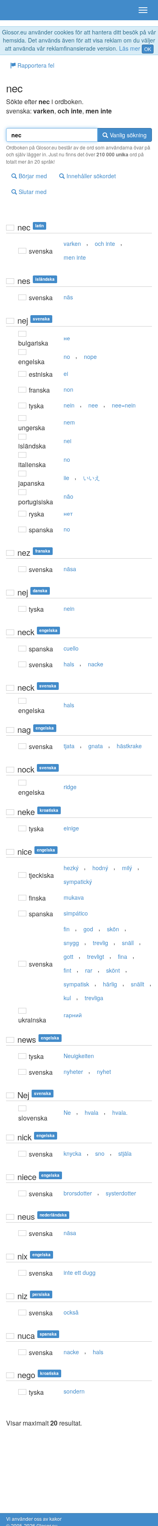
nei (67, 441)
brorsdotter (78, 1193)
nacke (95, 664)
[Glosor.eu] (20, 10)
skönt (113, 970)
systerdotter (121, 1193)
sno (100, 1153)
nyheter (73, 1071)
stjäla (125, 1153)
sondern (74, 1391)
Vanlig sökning (127, 135)
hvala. (120, 1112)
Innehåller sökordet (90, 176)
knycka (72, 1153)
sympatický (78, 881)
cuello (71, 648)
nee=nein (124, 405)
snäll (128, 943)
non (68, 389)
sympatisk (76, 984)
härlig (110, 984)
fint (67, 970)
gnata (95, 746)
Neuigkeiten (79, 1056)
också (71, 1312)
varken (72, 243)
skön (113, 929)
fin (67, 929)
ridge (70, 787)
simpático (76, 913)
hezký (71, 868)
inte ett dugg (80, 1272)
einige (71, 828)
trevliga (94, 998)
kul (67, 998)
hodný (100, 868)
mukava (74, 897)
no (67, 356)
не (67, 338)
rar (88, 970)
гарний (73, 1015)
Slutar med (32, 192)
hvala (91, 1112)
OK (147, 48)
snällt (137, 984)
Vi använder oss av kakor (34, 1518)
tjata (69, 746)
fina (122, 956)
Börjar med (32, 176)
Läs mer (129, 48)
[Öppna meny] (143, 10)
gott (68, 956)
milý (127, 868)
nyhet (104, 1071)
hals (69, 664)
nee (93, 405)
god (88, 929)
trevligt (95, 956)
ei (66, 373)
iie (66, 478)
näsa (70, 569)
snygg (71, 943)
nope (90, 356)
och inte (105, 243)
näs (68, 297)
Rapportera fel (35, 65)
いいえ (91, 478)
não (68, 496)
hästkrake (129, 746)
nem (69, 422)
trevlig (100, 943)
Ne (67, 1112)
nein (69, 405)
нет (68, 513)
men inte (75, 257)
